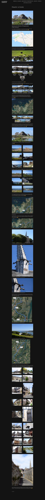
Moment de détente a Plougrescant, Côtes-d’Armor (20, 26)
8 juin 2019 (13, 491)
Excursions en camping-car (4, 2)
